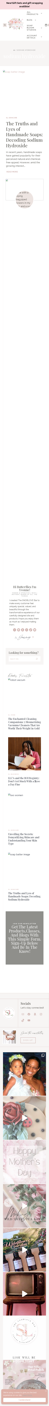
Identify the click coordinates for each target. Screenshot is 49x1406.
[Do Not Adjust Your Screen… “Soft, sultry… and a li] (24, 1294)
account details (32, 36)
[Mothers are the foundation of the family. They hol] (24, 1162)
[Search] (37, 659)
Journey (24, 637)
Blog (29, 20)
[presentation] (24, 694)
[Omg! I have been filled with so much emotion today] (24, 1074)
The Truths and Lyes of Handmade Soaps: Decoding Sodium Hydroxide (24, 134)
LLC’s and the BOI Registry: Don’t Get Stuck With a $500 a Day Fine (24, 781)
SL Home (11, 715)
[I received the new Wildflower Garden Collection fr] (24, 1206)
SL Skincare (11, 118)
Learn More (27, 1395)
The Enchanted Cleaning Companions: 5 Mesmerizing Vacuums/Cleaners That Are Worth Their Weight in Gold (24, 723)
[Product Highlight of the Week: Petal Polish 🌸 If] (24, 1381)
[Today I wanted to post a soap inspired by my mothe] (24, 1118)
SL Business (13, 774)
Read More (12, 171)
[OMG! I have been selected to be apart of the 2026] (24, 1337)
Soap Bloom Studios (31, 27)
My (16, 637)
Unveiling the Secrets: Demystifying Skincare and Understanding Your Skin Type (23, 838)
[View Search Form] (5, 25)
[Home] (14, 50)
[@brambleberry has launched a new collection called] (24, 1250)
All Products (33, 13)
